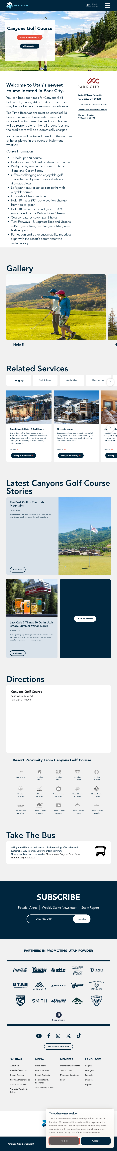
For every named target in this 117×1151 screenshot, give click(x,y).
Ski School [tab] (45, 380)
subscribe (82, 919)
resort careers (17, 1075)
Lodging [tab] (19, 380)
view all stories (85, 618)
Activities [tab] (71, 380)
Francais (88, 1075)
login (62, 1079)
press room (40, 1065)
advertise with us (18, 1084)
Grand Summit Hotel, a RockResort (27, 429)
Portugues (89, 1070)
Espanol (88, 1084)
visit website (28, 46)
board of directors (18, 1070)
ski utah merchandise (20, 1079)
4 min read (17, 570)
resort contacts (42, 1075)
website (13, 449)
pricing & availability (28, 37)
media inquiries (42, 1070)
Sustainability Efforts (44, 1087)
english (88, 1065)
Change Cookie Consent (21, 1143)
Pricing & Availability (22, 455)
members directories (69, 1075)
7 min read (17, 653)
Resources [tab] (98, 380)
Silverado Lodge (65, 429)
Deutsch (89, 1079)
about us (14, 1065)
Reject (64, 1140)
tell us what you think (58, 1046)
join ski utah (66, 1070)
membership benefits (70, 1065)
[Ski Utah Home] (17, 5)
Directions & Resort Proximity (92, 109)
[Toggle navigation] (105, 5)
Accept (95, 1140)
